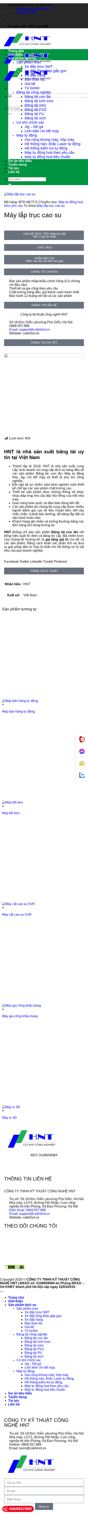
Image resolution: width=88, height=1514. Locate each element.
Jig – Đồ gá (34, 127)
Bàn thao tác (35, 79)
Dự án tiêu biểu (20, 161)
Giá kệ (30, 84)
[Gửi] (9, 113)
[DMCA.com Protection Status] (14, 1268)
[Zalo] (82, 775)
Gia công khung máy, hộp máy (49, 140)
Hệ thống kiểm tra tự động (46, 148)
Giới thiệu (15, 54)
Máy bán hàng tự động (18, 711)
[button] (11, 562)
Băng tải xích (35, 118)
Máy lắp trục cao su (51, 205)
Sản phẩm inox (28, 62)
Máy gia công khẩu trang (20, 1016)
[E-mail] (82, 763)
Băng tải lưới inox (39, 101)
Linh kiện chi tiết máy (42, 131)
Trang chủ (16, 51)
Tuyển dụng (17, 164)
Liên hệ (14, 172)
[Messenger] (82, 751)
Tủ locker (32, 88)
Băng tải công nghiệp (33, 92)
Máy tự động (26, 135)
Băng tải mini (35, 105)
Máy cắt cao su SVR (17, 914)
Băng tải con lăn (38, 97)
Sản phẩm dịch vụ (22, 58)
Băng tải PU (34, 114)
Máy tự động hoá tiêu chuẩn (47, 157)
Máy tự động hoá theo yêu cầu (49, 152)
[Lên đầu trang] (1, 1291)
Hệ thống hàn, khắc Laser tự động (52, 144)
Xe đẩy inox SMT (39, 66)
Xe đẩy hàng (35, 75)
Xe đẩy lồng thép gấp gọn (46, 71)
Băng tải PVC (36, 109)
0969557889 (20, 1509)
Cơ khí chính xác (30, 122)
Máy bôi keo (11, 813)
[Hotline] (82, 739)
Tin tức (13, 168)
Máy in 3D (9, 1117)
